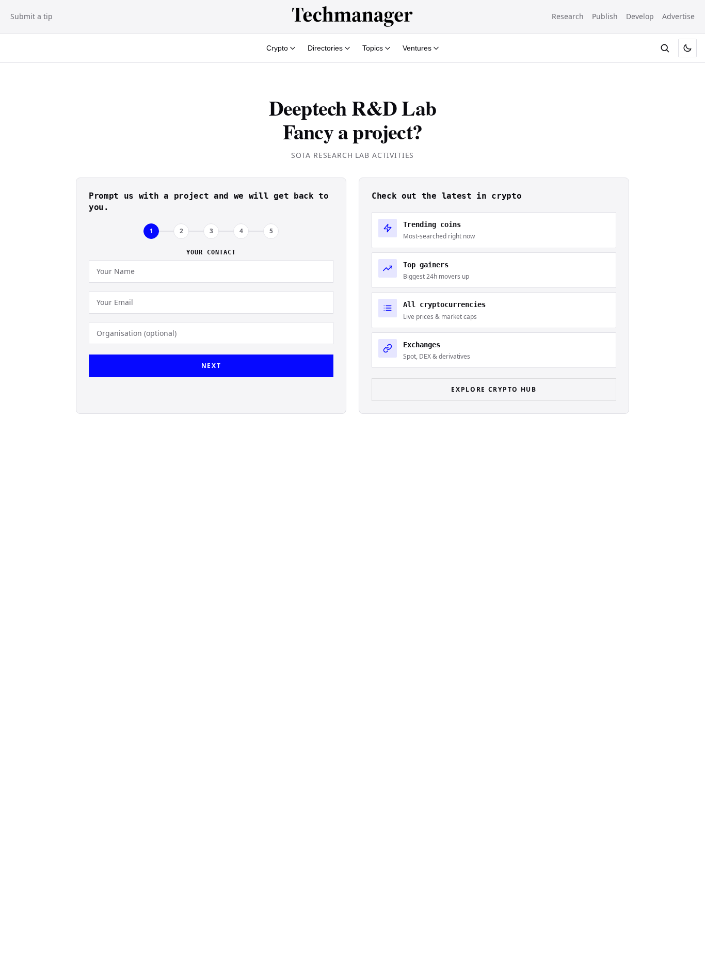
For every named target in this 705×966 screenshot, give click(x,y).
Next (211, 365)
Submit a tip (31, 16)
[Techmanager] (352, 16)
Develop (640, 16)
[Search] (664, 48)
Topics (372, 48)
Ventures (417, 48)
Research (568, 16)
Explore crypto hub (493, 389)
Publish (605, 16)
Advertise (678, 16)
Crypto (277, 48)
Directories (325, 48)
